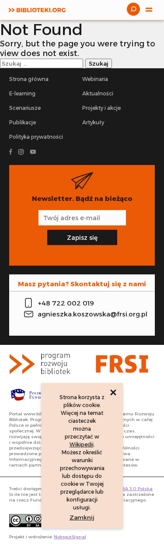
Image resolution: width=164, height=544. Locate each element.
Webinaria (95, 79)
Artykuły (93, 122)
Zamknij (82, 517)
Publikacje (22, 122)
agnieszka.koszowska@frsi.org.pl (89, 314)
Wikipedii (82, 444)
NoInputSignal (70, 537)
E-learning (22, 93)
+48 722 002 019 (66, 303)
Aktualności (97, 93)
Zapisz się (82, 238)
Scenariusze (25, 108)
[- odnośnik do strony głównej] (42, 364)
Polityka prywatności (36, 136)
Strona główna (29, 79)
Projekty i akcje (101, 108)
